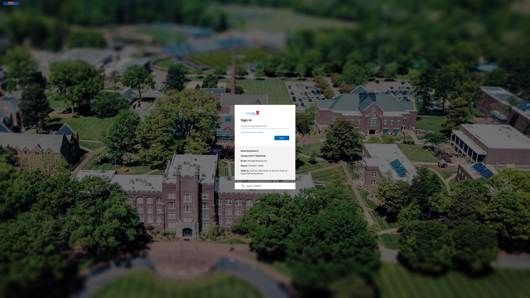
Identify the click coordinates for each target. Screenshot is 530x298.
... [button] (527, 295)
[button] (265, 186)
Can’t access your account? (253, 132)
